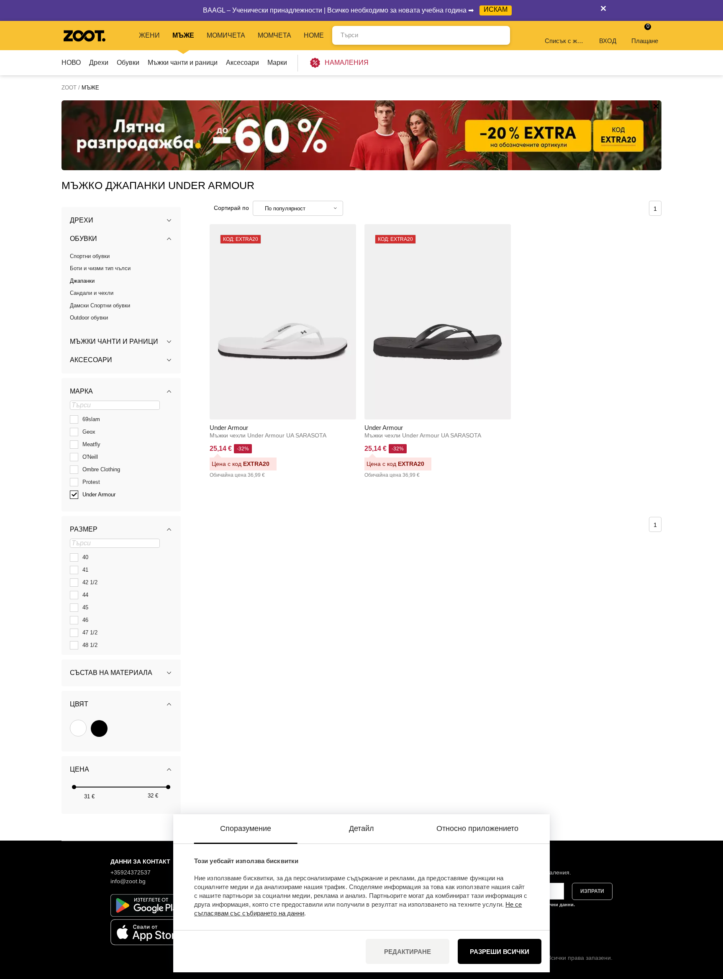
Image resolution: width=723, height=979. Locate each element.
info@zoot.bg (128, 881)
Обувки (128, 62)
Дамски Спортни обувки (100, 305)
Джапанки (82, 281)
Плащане (644, 33)
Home (314, 35)
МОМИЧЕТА (226, 35)
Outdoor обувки (89, 317)
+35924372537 (130, 872)
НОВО (71, 62)
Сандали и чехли (91, 293)
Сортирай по (231, 207)
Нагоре (702, 928)
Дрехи (98, 62)
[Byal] (78, 728)
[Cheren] (99, 728)
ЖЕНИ (149, 35)
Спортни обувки (90, 256)
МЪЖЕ (183, 35)
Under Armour (229, 427)
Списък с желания (565, 40)
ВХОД (607, 40)
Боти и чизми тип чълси (100, 268)
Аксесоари (242, 62)
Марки (277, 62)
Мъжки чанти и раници (183, 62)
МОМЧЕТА (274, 35)
